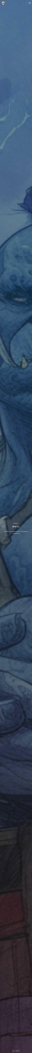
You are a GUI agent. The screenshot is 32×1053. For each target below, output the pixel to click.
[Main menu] (29, 3)
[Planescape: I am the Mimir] (3, 3)
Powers (15, 523)
